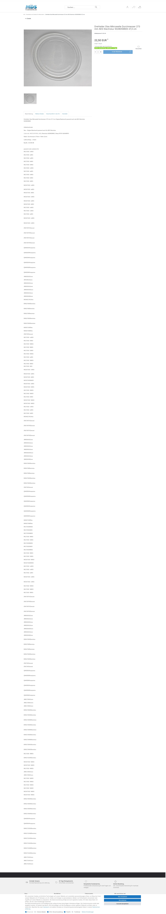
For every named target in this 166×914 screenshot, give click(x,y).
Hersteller (65, 113)
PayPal (68, 912)
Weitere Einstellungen (88, 912)
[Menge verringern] (95, 52)
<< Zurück (28, 18)
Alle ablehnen (122, 900)
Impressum (46, 907)
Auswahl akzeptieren (122, 903)
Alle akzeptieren (122, 896)
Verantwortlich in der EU (53, 113)
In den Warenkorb (117, 51)
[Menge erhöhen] (101, 52)
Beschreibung (29, 113)
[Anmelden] (127, 8)
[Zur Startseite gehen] (24, 14)
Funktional (77, 912)
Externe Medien (41, 912)
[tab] (29, 113)
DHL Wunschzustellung (56, 912)
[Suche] (96, 7)
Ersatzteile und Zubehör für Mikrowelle (35, 14)
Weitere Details (39, 113)
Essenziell (30, 912)
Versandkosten (108, 46)
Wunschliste (139, 48)
